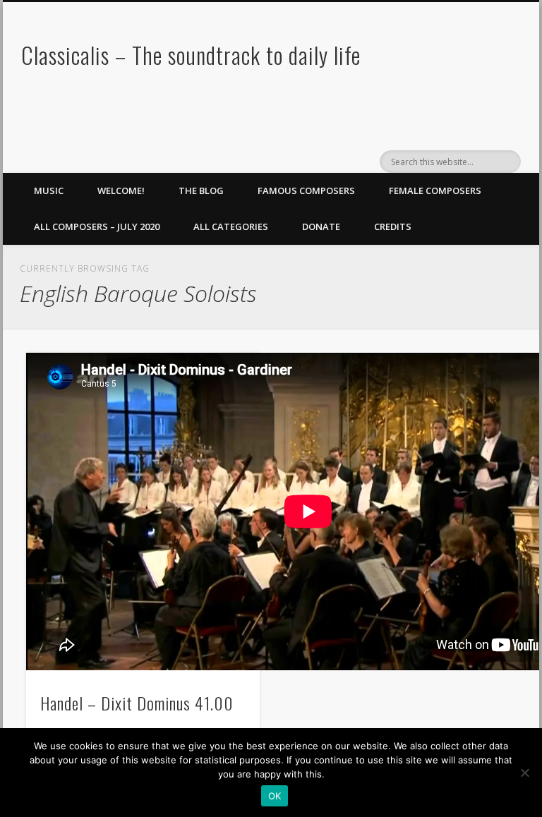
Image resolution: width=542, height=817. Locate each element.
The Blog (201, 190)
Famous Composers (306, 190)
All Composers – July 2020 (96, 226)
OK (275, 795)
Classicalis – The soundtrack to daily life (191, 54)
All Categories (230, 226)
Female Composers (435, 190)
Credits (392, 226)
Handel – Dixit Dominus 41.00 (137, 702)
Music (49, 190)
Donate (321, 226)
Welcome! (121, 190)
